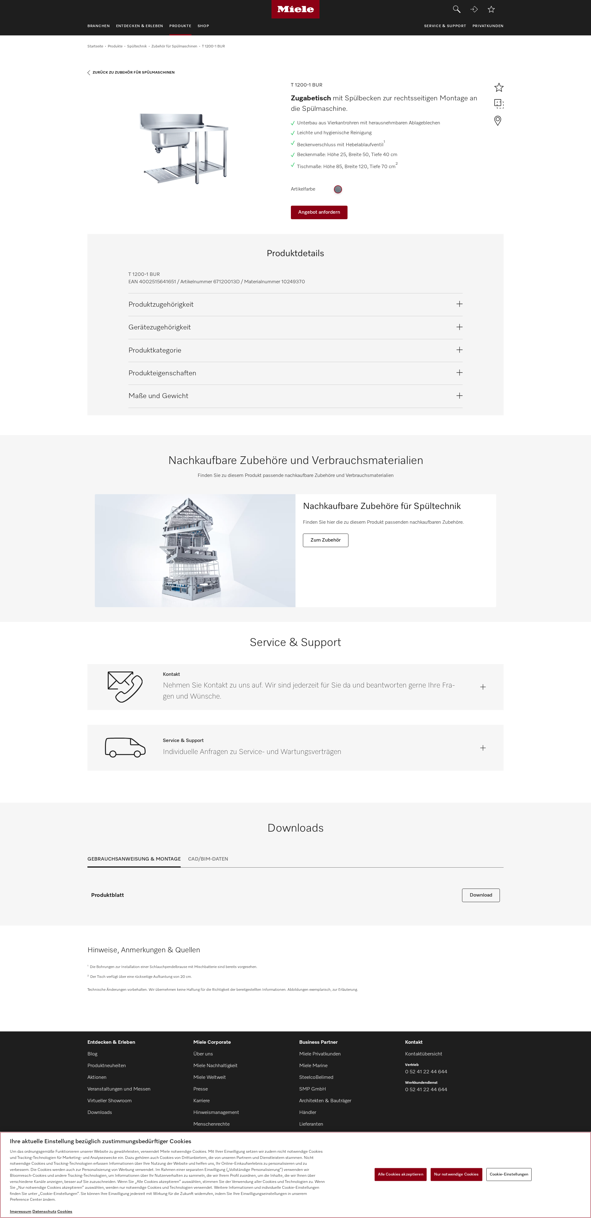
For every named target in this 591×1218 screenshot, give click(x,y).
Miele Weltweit (209, 1077)
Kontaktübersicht (423, 1054)
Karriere (201, 1101)
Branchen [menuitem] (98, 26)
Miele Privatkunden (320, 1054)
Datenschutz (44, 1212)
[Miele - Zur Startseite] (295, 9)
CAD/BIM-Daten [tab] (208, 859)
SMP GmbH (312, 1089)
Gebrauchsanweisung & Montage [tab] (134, 859)
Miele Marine (313, 1065)
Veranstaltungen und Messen (119, 1089)
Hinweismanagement (216, 1112)
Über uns (203, 1054)
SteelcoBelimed (316, 1077)
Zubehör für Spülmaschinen (174, 46)
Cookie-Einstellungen (509, 1174)
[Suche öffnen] (457, 9)
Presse (200, 1089)
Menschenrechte (211, 1124)
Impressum (20, 1212)
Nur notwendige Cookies (456, 1174)
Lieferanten (311, 1124)
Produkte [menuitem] (180, 26)
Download (481, 895)
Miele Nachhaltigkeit (215, 1065)
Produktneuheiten (106, 1065)
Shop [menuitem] (203, 26)
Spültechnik (137, 46)
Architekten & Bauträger (325, 1101)
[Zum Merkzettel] (491, 9)
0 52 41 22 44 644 (426, 1072)
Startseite (95, 46)
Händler (307, 1112)
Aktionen (97, 1077)
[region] (295, 1175)
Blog (92, 1054)
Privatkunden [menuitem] (488, 26)
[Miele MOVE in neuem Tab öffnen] (474, 9)
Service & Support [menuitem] (445, 26)
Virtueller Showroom (109, 1101)
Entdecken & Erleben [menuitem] (139, 26)
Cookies (64, 1212)
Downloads (99, 1112)
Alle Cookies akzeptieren (400, 1174)
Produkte (115, 46)
